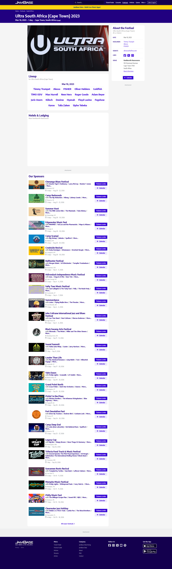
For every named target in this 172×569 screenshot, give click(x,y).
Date (114, 37)
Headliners (116, 42)
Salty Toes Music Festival (57, 286)
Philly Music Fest (53, 495)
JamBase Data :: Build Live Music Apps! (87, 7)
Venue (115, 60)
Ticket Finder (57, 545)
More (143, 2)
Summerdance (52, 300)
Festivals (22, 11)
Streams (56, 553)
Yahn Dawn (50, 372)
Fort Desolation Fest (55, 411)
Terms (22, 547)
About (81, 550)
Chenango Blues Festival (57, 181)
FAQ (80, 553)
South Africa (30, 11)
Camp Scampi (52, 235)
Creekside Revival (53, 247)
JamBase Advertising (85, 545)
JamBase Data (83, 547)
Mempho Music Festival (56, 481)
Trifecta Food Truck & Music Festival (63, 451)
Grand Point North (54, 384)
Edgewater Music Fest (56, 222)
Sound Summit (52, 344)
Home (17, 11)
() (59, 20)
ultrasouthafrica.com (130, 51)
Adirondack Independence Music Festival (65, 274)
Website (115, 50)
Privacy (17, 547)
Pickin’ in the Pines (54, 396)
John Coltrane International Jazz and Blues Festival (65, 314)
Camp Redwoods (53, 195)
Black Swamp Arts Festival (58, 329)
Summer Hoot (52, 208)
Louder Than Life (53, 357)
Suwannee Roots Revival (57, 468)
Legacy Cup (51, 439)
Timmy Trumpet (129, 42)
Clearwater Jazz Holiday (56, 508)
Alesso (126, 44)
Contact (81, 556)
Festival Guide (58, 547)
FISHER (126, 46)
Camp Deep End (53, 424)
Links (114, 55)
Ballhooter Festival (54, 260)
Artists (56, 556)
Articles (56, 550)
